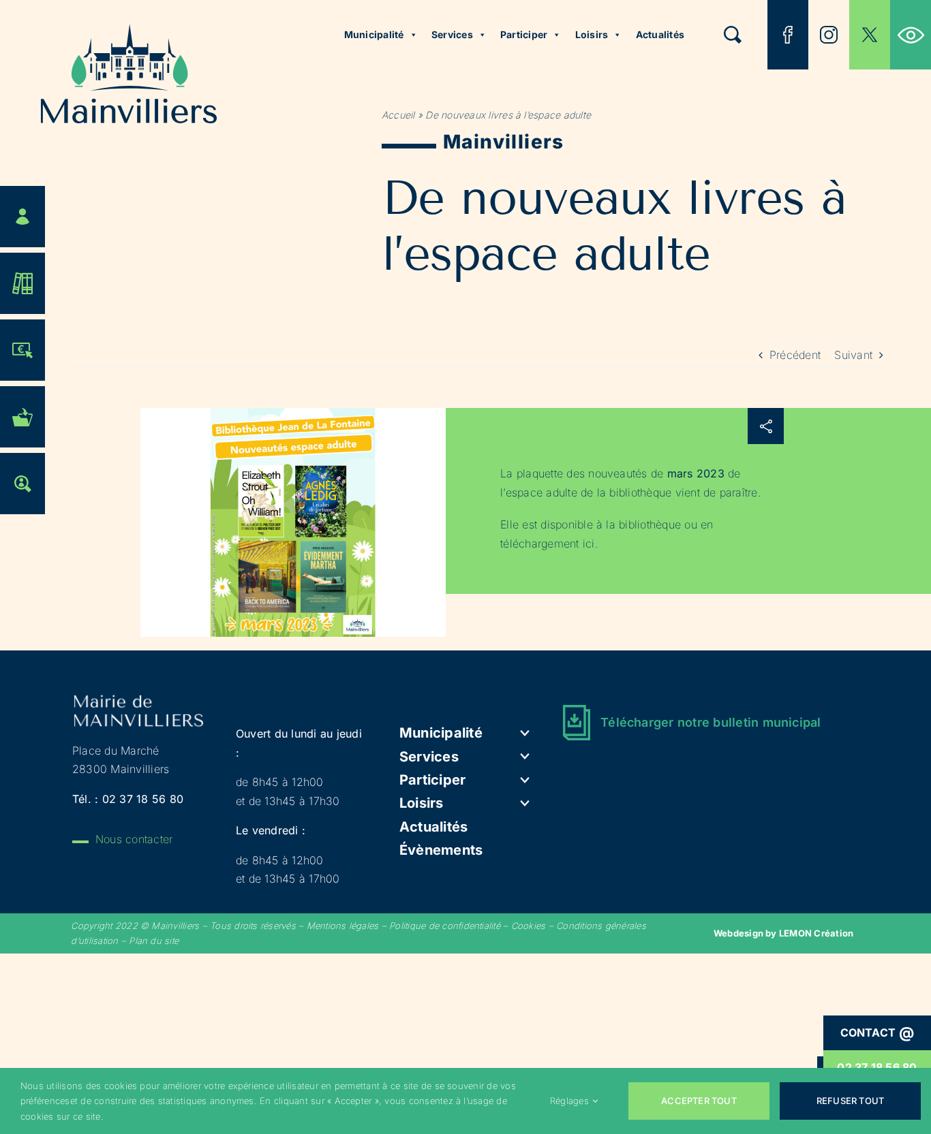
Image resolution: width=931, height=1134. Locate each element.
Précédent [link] (795, 355)
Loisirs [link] (592, 34)
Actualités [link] (660, 34)
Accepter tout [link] (699, 1100)
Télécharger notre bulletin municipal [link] (710, 722)
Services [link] (452, 34)
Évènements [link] (441, 850)
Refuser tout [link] (850, 1100)
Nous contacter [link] (133, 839)
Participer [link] (523, 34)
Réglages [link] (569, 1100)
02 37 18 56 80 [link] (142, 799)
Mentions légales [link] (343, 925)
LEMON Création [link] (816, 933)
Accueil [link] (398, 115)
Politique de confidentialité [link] (444, 925)
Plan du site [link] (154, 940)
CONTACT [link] (877, 1032)
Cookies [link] (528, 925)
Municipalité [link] (374, 34)
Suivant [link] (853, 355)
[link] (910, 34)
